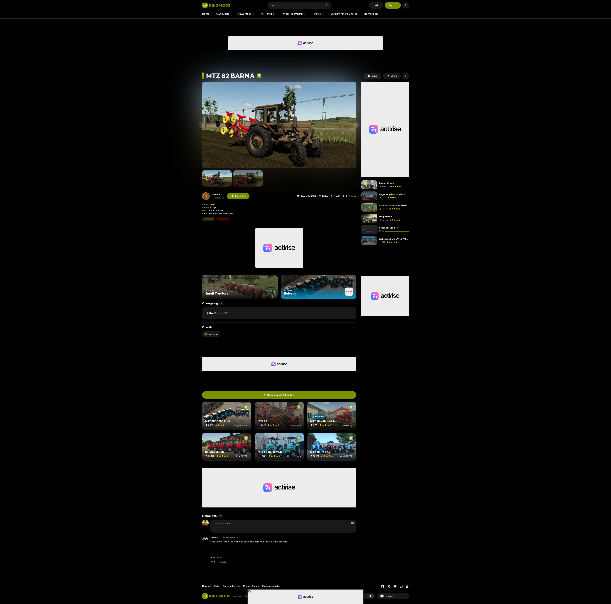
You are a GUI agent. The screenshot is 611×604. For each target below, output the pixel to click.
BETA (217, 313)
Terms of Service (231, 586)
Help (216, 586)
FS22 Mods (244, 13)
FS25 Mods (222, 13)
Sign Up (393, 5)
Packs (317, 13)
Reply (223, 562)
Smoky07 (215, 537)
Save (374, 75)
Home (206, 13)
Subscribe (240, 196)
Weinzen (216, 194)
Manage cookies (271, 586)
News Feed (371, 13)
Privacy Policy (251, 586)
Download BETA (281, 394)
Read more (216, 557)
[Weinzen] (206, 196)
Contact (206, 586)
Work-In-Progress (294, 13)
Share (394, 75)
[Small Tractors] (269, 293)
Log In (376, 5)
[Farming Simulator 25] (259, 75)
